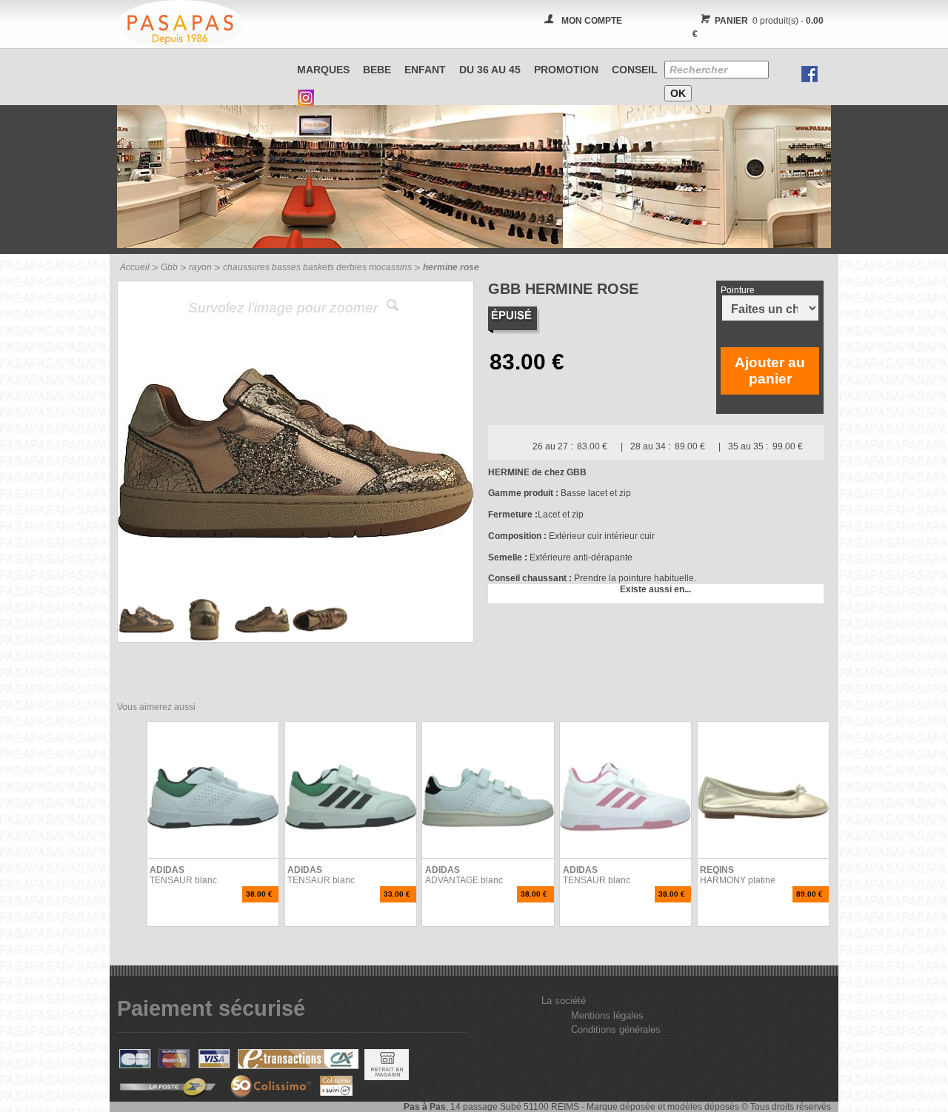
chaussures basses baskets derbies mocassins (317, 267)
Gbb (169, 267)
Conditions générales (616, 1029)
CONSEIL (635, 70)
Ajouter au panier (770, 370)
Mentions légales (607, 1015)
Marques (323, 70)
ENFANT (425, 70)
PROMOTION (566, 70)
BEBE (377, 70)
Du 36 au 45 (490, 70)
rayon (200, 267)
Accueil (135, 267)
